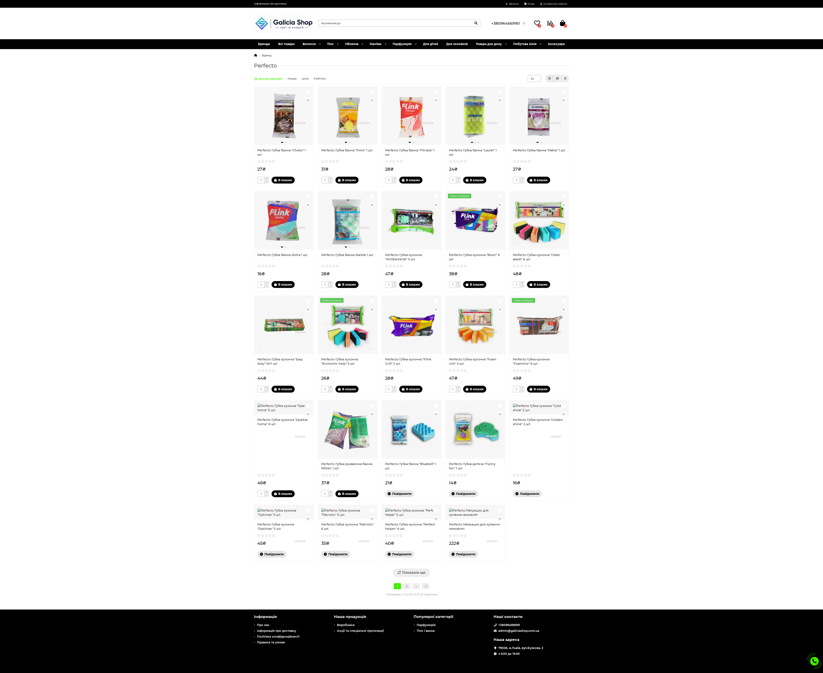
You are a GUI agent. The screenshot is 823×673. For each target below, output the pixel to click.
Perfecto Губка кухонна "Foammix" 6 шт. (531, 361)
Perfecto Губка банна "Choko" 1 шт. (281, 152)
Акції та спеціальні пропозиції (360, 630)
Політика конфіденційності (278, 636)
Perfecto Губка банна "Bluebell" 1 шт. (410, 466)
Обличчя (351, 44)
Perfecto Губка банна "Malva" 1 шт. (539, 150)
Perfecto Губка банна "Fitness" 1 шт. (409, 152)
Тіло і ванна (426, 630)
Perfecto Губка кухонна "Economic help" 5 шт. (339, 361)
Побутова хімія (524, 44)
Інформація (265, 616)
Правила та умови (271, 642)
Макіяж (375, 44)
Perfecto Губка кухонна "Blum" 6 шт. (474, 257)
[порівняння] (308, 100)
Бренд (267, 55)
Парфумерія (402, 44)
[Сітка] (549, 78)
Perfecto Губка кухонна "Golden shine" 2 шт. (538, 422)
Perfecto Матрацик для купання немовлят (474, 526)
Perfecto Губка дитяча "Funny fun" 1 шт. (472, 466)
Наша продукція (350, 616)
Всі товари (286, 44)
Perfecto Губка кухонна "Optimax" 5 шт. (275, 526)
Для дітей (430, 44)
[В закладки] (308, 92)
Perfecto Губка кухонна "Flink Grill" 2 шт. (408, 361)
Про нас (263, 625)
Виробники (345, 625)
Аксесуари (556, 44)
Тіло (330, 44)
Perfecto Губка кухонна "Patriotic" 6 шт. (347, 526)
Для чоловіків (457, 44)
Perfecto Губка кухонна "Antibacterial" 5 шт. (403, 257)
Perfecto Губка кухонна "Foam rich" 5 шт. (472, 361)
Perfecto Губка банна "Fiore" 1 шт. (347, 150)
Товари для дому (489, 44)
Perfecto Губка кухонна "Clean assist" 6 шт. (536, 257)
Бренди (264, 44)
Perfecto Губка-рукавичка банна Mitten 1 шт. (346, 466)
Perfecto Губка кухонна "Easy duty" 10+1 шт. (280, 361)
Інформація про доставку (270, 3)
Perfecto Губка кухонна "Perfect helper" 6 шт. (410, 526)
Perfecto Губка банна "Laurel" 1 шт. (473, 152)
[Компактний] (565, 78)
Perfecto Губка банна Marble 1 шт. (347, 255)
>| (425, 586)
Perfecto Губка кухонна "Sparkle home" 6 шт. (282, 422)
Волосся (309, 44)
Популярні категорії (433, 616)
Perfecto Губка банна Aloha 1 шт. (282, 255)
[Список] (557, 78)
